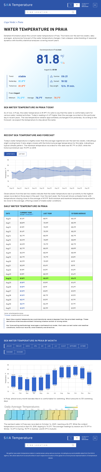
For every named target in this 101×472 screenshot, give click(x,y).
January (9, 346)
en (95, 438)
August (63, 346)
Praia (20, 22)
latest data (10, 154)
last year (22, 154)
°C (71, 5)
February (19, 346)
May (42, 346)
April (35, 346)
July (55, 346)
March (28, 346)
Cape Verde (9, 22)
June (48, 346)
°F (76, 5)
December (20, 352)
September (73, 346)
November (9, 352)
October (83, 346)
